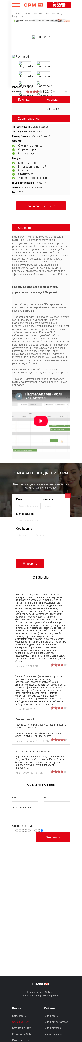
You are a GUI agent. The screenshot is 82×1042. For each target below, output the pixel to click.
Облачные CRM (20, 1022)
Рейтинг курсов (52, 1028)
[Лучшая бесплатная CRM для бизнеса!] (41, 20)
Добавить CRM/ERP (59, 5)
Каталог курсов (20, 1040)
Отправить (30, 563)
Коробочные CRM (21, 1034)
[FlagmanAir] (21, 56)
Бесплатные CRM (21, 1028)
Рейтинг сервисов (53, 1034)
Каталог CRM (19, 1016)
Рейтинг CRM (51, 1016)
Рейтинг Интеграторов (56, 1022)
